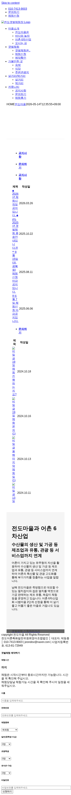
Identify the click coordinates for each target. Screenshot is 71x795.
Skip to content (10, 2)
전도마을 (20, 104)
